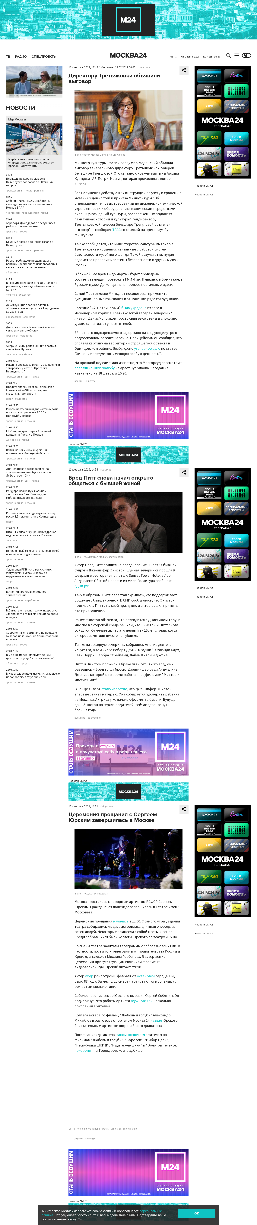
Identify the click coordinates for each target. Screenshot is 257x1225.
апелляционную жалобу (95, 368)
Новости (20, 108)
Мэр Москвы (17, 119)
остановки (146, 976)
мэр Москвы (13, 213)
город (44, 213)
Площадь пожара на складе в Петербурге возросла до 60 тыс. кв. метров (29, 182)
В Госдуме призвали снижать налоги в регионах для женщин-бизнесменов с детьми (31, 286)
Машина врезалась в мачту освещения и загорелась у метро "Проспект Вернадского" (33, 368)
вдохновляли (142, 1001)
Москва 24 (128, 55)
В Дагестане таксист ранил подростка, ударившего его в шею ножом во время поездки (32, 613)
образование (13, 317)
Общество (106, 806)
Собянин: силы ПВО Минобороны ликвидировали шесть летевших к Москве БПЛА (29, 204)
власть (78, 381)
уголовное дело (147, 348)
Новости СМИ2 (77, 444)
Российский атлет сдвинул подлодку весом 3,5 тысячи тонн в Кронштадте (31, 515)
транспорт (12, 231)
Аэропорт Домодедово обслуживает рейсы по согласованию (31, 225)
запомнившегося (130, 1034)
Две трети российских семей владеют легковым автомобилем (31, 329)
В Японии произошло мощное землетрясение (26, 593)
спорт (9, 399)
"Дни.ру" (82, 586)
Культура (105, 470)
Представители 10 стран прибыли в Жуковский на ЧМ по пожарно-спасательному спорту (30, 390)
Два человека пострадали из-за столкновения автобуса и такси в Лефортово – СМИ (28, 472)
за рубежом (32, 600)
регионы (39, 190)
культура (90, 381)
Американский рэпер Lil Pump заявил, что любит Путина (31, 347)
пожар (28, 190)
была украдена (133, 308)
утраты (79, 1138)
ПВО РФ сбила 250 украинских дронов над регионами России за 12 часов (31, 533)
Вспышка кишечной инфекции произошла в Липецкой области (27, 451)
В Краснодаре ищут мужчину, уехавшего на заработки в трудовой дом (33, 675)
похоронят (84, 1050)
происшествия (14, 190)
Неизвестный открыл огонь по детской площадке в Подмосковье (32, 552)
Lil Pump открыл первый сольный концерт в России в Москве (28, 433)
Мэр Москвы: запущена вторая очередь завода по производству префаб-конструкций (31, 162)
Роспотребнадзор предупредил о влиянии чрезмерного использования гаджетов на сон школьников (31, 264)
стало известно (114, 689)
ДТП (27, 376)
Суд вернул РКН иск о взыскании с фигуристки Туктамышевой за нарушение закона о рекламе (29, 572)
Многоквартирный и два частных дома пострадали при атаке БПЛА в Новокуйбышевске (32, 412)
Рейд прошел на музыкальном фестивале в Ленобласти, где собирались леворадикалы (26, 494)
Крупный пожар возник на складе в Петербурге (29, 243)
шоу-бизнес (26, 354)
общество (12, 272)
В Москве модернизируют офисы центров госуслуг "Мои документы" (30, 656)
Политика (144, 68)
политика (11, 295)
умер (89, 976)
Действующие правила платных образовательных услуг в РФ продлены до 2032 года (32, 308)
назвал (156, 1020)
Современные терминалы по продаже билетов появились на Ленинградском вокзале (32, 636)
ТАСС (116, 229)
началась (120, 921)
